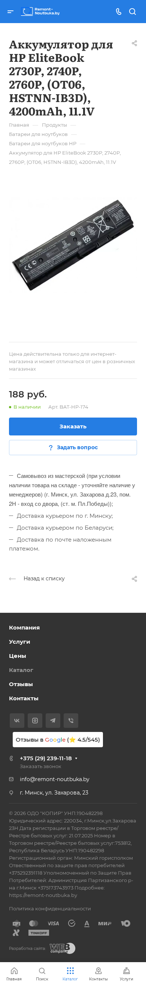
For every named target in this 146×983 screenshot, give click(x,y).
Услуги (19, 641)
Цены (17, 655)
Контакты (24, 698)
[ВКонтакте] (17, 720)
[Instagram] (35, 720)
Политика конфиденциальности (50, 908)
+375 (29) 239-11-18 (46, 758)
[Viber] (71, 720)
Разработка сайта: (27, 948)
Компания (24, 627)
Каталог (21, 669)
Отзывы (21, 684)
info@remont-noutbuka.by (54, 779)
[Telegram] (53, 720)
